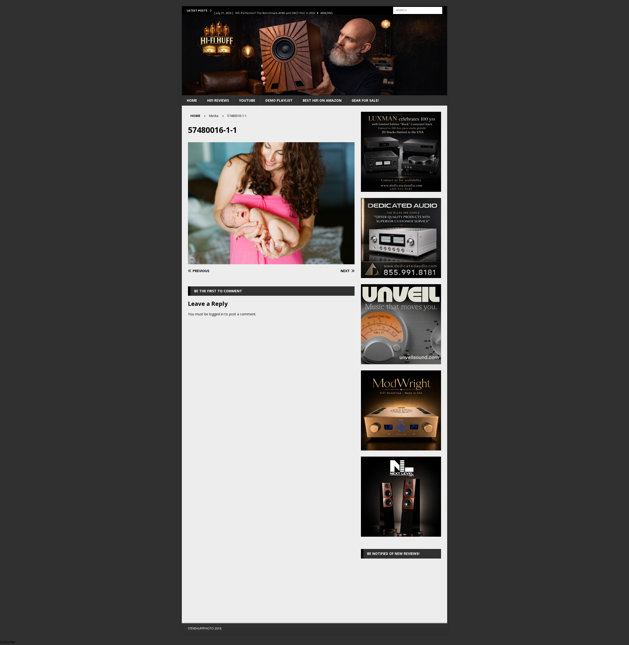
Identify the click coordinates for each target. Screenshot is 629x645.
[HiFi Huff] (314, 92)
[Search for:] (417, 10)
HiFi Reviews (218, 100)
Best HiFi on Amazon (322, 100)
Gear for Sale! (365, 100)
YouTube (247, 100)
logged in (216, 314)
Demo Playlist (279, 100)
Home (192, 100)
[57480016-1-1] (271, 261)
